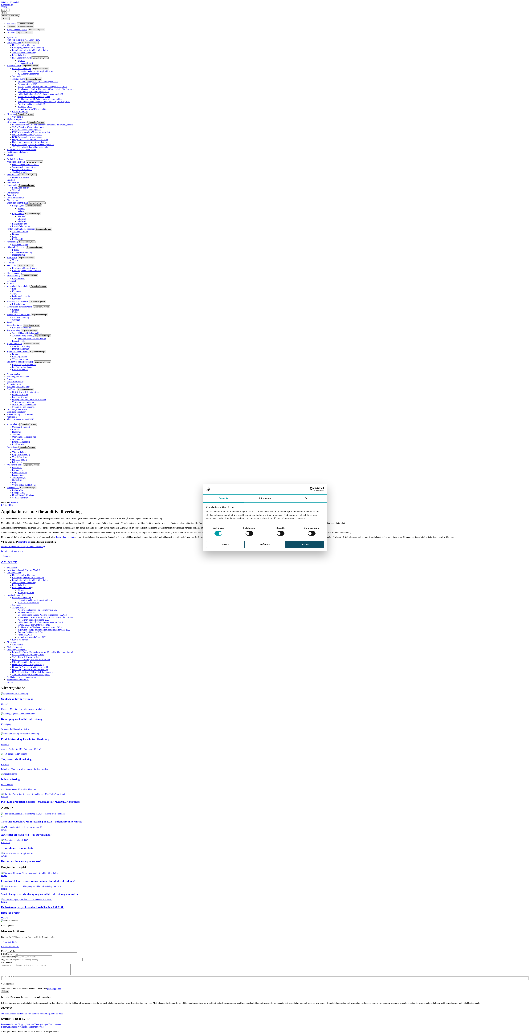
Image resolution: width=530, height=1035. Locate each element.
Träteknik (16, 190)
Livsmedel (11, 281)
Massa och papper (20, 244)
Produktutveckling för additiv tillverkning (30, 50)
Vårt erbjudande (14, 42)
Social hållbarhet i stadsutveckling (27, 333)
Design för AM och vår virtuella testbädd (30, 139)
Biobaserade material (21, 296)
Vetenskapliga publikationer (24, 485)
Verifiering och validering (23, 402)
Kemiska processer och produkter (26, 270)
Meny (4, 16)
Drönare (15, 234)
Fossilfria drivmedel (20, 177)
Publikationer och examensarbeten (21, 149)
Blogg (15, 482)
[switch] (249, 533)
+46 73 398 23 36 (9, 942)
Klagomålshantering (21, 454)
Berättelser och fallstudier (18, 152)
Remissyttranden (19, 472)
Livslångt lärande (19, 356)
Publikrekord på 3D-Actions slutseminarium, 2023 (40, 99)
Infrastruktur (12, 257)
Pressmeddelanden (9, 1024)
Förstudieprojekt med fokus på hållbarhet (35, 71)
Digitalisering (12, 200)
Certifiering (12, 389)
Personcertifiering (19, 397)
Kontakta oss (12, 447)
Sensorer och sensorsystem (23, 167)
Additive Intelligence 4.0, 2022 (31, 104)
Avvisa (225, 544)
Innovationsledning (20, 349)
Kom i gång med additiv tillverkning (28, 48)
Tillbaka (5, 19)
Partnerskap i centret (65, 537)
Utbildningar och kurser (17, 409)
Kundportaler (7, 5)
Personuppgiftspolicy (10, 1027)
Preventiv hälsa (18, 341)
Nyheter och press (14, 465)
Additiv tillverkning (20, 317)
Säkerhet (16, 434)
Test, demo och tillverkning (24, 52)
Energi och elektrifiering (17, 203)
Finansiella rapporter (21, 442)
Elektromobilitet (19, 239)
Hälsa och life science (16, 247)
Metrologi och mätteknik (17, 301)
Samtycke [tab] (223, 498)
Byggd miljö (12, 185)
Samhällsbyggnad (14, 325)
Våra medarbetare (20, 452)
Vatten (15, 260)
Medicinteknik (18, 255)
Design (15, 354)
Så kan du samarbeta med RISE (20, 419)
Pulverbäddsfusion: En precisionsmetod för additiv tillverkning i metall (42, 125)
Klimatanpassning (14, 273)
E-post (4, 954)
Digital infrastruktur (15, 198)
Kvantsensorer (18, 278)
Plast (14, 289)
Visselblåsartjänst (19, 457)
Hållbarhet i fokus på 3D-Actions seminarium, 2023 (40, 94)
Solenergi (22, 219)
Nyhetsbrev (12, 37)
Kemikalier (11, 265)
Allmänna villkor (27, 1027)
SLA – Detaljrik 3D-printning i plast (28, 127)
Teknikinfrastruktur (15, 381)
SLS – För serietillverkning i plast (26, 129)
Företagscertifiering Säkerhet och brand (29, 399)
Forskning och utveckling (18, 376)
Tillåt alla (304, 544)
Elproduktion (18, 213)
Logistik (15, 309)
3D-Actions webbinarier (28, 74)
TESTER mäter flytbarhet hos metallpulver (31, 147)
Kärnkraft (22, 216)
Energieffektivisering (21, 226)
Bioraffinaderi (13, 174)
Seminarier (17, 76)
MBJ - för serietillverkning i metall (27, 134)
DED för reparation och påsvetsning (28, 137)
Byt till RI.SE (7, 505)
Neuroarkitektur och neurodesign (32, 338)
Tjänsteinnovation (20, 359)
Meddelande (6, 962)
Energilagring (18, 206)
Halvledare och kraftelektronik (25, 164)
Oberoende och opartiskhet (24, 437)
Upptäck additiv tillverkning (24, 45)
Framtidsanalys (13, 374)
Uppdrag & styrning (21, 427)
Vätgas (21, 211)
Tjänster (21, 60)
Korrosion (16, 299)
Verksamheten (13, 424)
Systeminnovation (14, 343)
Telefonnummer (8, 957)
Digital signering (19, 459)
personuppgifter (54, 988)
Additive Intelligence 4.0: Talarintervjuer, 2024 (38, 81)
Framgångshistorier (26, 63)
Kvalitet (15, 429)
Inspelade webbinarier (21, 68)
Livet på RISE (18, 493)
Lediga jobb (17, 490)
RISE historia (18, 444)
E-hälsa (15, 250)
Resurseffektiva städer (21, 328)
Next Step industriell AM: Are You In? (23, 40)
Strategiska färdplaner (16, 412)
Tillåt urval (265, 544)
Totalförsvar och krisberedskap (20, 362)
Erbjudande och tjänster (17, 29)
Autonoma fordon (20, 231)
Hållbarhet (16, 432)
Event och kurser (14, 65)
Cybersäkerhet (13, 193)
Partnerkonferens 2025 (27, 84)
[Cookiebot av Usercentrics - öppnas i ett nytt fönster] (312, 489)
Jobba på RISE (56, 1014)
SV (2, 7)
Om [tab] (306, 498)
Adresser (16, 450)
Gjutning (16, 320)
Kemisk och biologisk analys (24, 268)
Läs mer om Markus (10, 946)
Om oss (10, 154)
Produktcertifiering (20, 394)
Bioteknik (11, 180)
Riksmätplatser (18, 304)
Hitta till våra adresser (29, 1014)
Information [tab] (265, 498)
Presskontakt (17, 470)
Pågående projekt (14, 119)
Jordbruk (10, 263)
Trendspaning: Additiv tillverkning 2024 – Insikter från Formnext (46, 89)
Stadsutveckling (13, 330)
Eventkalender (54, 1024)
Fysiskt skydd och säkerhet (24, 364)
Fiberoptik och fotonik (22, 169)
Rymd (9, 322)
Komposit (16, 291)
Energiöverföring (19, 224)
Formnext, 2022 (25, 106)
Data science (12, 195)
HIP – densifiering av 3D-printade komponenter (33, 144)
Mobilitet (16, 312)
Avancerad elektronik (16, 162)
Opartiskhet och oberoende (24, 404)
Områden (11, 27)
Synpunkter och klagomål (23, 407)
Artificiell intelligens (15, 159)
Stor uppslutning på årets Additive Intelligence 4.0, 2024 (42, 86)
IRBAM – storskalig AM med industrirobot (31, 132)
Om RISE (11, 32)
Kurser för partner (20, 111)
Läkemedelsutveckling (22, 252)
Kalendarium (17, 475)
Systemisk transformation (18, 351)
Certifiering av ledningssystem (25, 392)
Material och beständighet (18, 286)
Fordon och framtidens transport (21, 229)
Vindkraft (22, 221)
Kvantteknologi (13, 275)
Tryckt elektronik (19, 172)
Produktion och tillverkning (19, 314)
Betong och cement (20, 188)
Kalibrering (12, 417)
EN (5, 7)
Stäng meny (14, 16)
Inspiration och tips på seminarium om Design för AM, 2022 (44, 101)
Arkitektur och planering (23, 336)
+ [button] (21, 572)
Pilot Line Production (21, 58)
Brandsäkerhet (13, 182)
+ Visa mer (6, 556)
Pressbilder (17, 467)
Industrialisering (19, 55)
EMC (14, 236)
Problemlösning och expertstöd (20, 414)
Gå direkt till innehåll (10, 2)
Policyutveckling (14, 384)
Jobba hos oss (13, 487)
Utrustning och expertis (17, 122)
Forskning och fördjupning (18, 386)
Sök (3, 10)
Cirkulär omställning (21, 346)
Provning (11, 379)
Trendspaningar (19, 477)
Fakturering (17, 462)
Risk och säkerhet (20, 369)
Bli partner (11, 114)
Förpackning (12, 242)
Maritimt (10, 283)
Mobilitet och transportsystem (19, 307)
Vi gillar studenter (20, 498)
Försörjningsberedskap (22, 367)
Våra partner (17, 117)
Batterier (21, 208)
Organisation (17, 439)
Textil (14, 294)
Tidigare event (18, 79)
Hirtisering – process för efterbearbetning (30, 142)
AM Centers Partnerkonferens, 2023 (33, 91)
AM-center (11, 23)
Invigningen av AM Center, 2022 (32, 109)
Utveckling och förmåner (23, 495)
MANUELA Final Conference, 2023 (34, 96)
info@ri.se (39, 1027)
